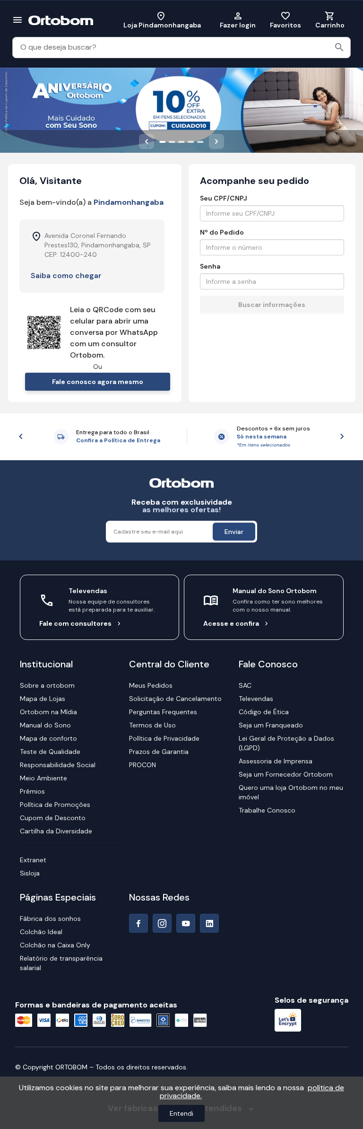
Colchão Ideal (41, 932)
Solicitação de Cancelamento (175, 698)
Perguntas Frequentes (163, 712)
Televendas (256, 698)
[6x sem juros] (191, 141)
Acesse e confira (231, 623)
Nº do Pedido (222, 232)
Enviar (234, 531)
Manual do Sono (45, 725)
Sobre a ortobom (47, 685)
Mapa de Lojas (42, 698)
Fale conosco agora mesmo (97, 381)
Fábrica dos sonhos (50, 918)
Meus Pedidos (151, 685)
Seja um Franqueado (271, 725)
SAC (245, 685)
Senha (210, 266)
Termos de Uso (152, 725)
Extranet (33, 860)
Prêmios (32, 791)
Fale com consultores (75, 623)
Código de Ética (264, 712)
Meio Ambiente (43, 778)
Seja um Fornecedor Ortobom (286, 774)
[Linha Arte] (200, 141)
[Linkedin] (209, 923)
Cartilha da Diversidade (56, 831)
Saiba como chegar (66, 275)
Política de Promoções (55, 804)
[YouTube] (185, 923)
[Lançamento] (181, 141)
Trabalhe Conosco (267, 810)
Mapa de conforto (48, 738)
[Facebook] (138, 923)
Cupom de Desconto (53, 818)
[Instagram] (162, 923)
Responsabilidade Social (57, 765)
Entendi (181, 1113)
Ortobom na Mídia (48, 712)
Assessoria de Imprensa (275, 761)
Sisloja (30, 873)
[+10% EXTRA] (162, 141)
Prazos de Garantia (159, 751)
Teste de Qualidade (50, 751)
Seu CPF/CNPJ (223, 198)
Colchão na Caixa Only (55, 945)
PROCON (142, 765)
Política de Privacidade (164, 738)
